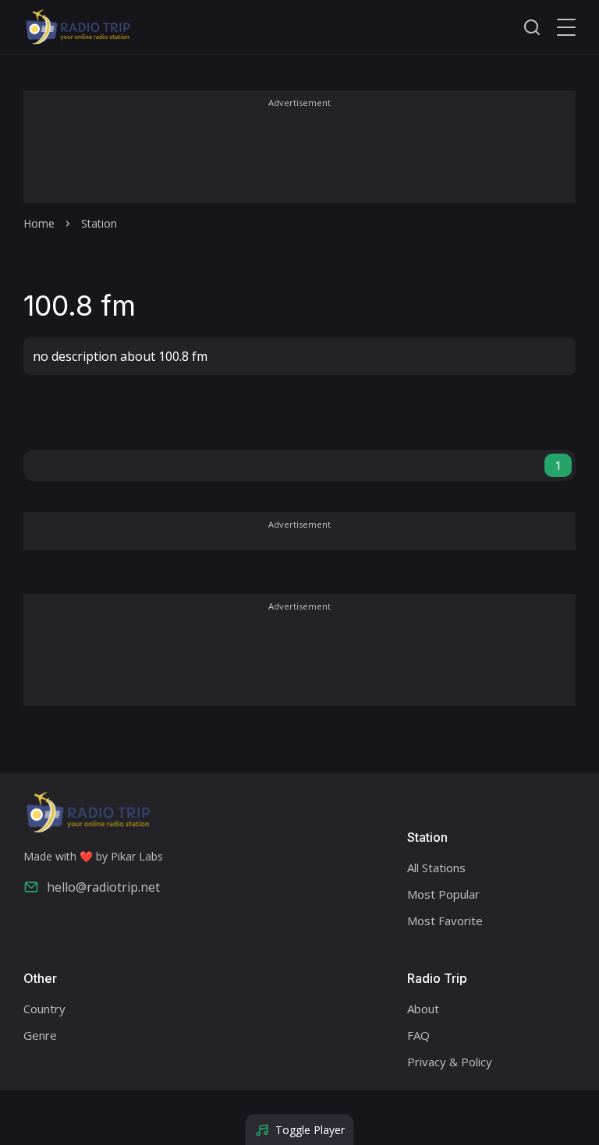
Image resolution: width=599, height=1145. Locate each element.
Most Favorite (445, 920)
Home (39, 223)
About (423, 1008)
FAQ (418, 1035)
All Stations (436, 867)
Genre (40, 1035)
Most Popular (443, 894)
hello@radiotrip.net (103, 887)
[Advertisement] (299, 157)
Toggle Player (310, 1129)
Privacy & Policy (449, 1061)
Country (44, 1008)
